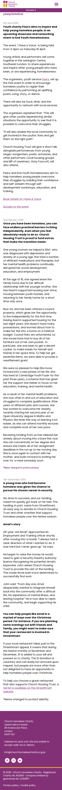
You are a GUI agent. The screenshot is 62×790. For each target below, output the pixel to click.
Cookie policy (28, 785)
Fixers (45, 79)
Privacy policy (11, 785)
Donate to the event (16, 207)
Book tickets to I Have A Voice (22, 199)
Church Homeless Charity (27, 772)
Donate (30, 10)
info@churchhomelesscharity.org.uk (24, 752)
